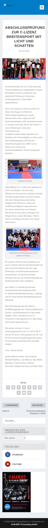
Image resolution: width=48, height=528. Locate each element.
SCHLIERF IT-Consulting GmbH (24, 524)
